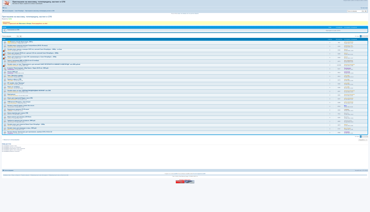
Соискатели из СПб (13, 29)
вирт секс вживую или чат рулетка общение (188, 13)
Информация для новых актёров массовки (58, 175)
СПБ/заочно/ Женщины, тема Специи (18, 102)
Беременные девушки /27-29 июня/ (18, 109)
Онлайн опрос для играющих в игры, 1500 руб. (22, 128)
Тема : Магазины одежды (15, 75)
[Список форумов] (7, 3)
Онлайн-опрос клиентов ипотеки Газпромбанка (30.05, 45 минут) (27, 45)
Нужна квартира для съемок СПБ (17, 113)
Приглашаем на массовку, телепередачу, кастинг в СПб (27, 17)
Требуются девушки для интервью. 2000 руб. (21, 120)
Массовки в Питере (25, 23)
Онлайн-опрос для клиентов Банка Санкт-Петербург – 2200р (26, 124)
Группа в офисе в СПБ (14, 79)
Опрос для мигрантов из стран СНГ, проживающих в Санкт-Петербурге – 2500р (31, 57)
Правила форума (25, 175)
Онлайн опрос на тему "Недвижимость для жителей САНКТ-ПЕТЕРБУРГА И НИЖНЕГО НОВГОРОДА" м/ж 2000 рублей (43, 64)
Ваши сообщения (16, 175)
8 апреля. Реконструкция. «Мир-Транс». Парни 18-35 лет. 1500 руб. (28, 68)
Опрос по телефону (13, 87)
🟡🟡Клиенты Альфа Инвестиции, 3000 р (20, 42)
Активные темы (7, 175)
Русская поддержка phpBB (199, 173)
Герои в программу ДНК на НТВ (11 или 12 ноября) (23, 60)
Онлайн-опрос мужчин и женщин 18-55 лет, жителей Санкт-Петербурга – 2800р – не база (34, 49)
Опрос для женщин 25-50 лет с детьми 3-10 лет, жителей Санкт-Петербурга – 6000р (32, 53)
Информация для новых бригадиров (39, 175)
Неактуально (11, 94)
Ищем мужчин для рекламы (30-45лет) (19, 117)
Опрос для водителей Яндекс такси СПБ (20, 98)
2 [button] (362, 36)
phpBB (175, 173)
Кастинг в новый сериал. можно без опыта (20, 105)
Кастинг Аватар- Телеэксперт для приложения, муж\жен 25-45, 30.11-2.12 (29, 132)
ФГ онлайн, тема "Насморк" (16, 83)
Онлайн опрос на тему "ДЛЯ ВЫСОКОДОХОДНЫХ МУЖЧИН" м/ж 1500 (29, 90)
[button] (367, 36)
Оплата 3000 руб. (12, 72)
